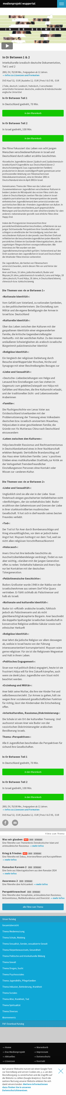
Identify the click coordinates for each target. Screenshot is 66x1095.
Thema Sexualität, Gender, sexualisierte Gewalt (25, 943)
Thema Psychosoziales (13, 974)
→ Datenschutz (42, 1056)
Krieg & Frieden (12, 853)
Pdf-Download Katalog (13, 1023)
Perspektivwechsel (14, 891)
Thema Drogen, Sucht (12, 968)
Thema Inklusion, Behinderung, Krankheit (22, 986)
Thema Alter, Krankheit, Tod (15, 999)
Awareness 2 (10, 881)
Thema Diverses (10, 1011)
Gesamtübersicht (10, 925)
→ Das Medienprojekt (13, 1051)
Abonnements (9, 1017)
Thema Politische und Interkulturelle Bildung (23, 956)
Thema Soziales (9, 992)
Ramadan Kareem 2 (14, 867)
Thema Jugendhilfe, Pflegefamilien (19, 980)
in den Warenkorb (33, 113)
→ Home (6, 1047)
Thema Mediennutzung (13, 931)
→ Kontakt (39, 1061)
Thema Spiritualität (11, 1005)
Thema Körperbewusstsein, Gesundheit (21, 949)
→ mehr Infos (36, 845)
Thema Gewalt (9, 962)
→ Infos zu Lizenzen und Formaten (20, 75)
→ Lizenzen (8, 1061)
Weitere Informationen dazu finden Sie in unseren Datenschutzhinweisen (25, 1087)
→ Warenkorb (41, 1047)
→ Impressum (41, 1051)
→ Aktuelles (8, 1056)
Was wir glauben (12, 839)
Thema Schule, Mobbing (13, 937)
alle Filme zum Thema (33, 906)
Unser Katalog (9, 919)
